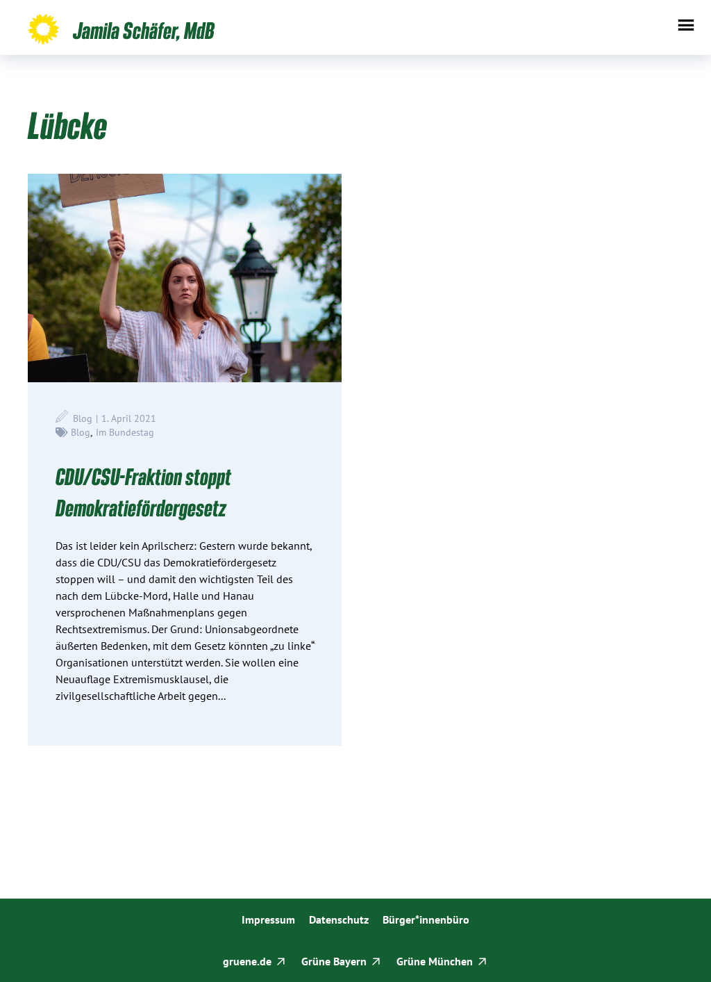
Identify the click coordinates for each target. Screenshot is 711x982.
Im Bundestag (125, 432)
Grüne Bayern (334, 961)
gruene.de (247, 961)
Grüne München (434, 961)
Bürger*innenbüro (426, 919)
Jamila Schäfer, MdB (144, 29)
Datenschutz (339, 919)
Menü (686, 25)
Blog (80, 432)
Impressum (268, 919)
